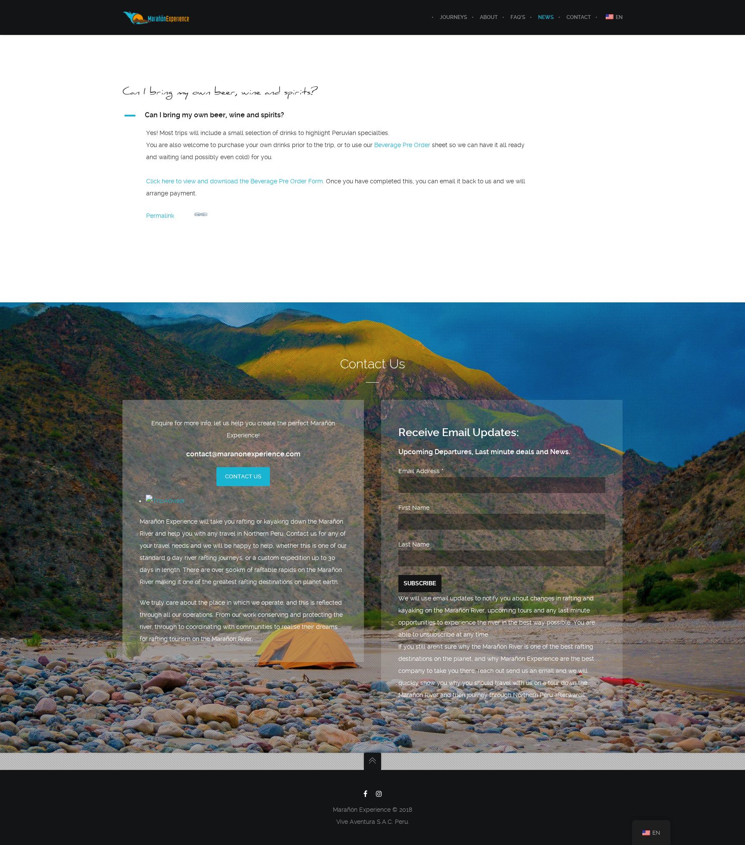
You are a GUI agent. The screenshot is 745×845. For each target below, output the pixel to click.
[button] (334, 116)
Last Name (413, 544)
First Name (413, 507)
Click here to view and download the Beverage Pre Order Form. (235, 181)
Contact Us (243, 476)
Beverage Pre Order (402, 144)
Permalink (160, 215)
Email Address (421, 471)
